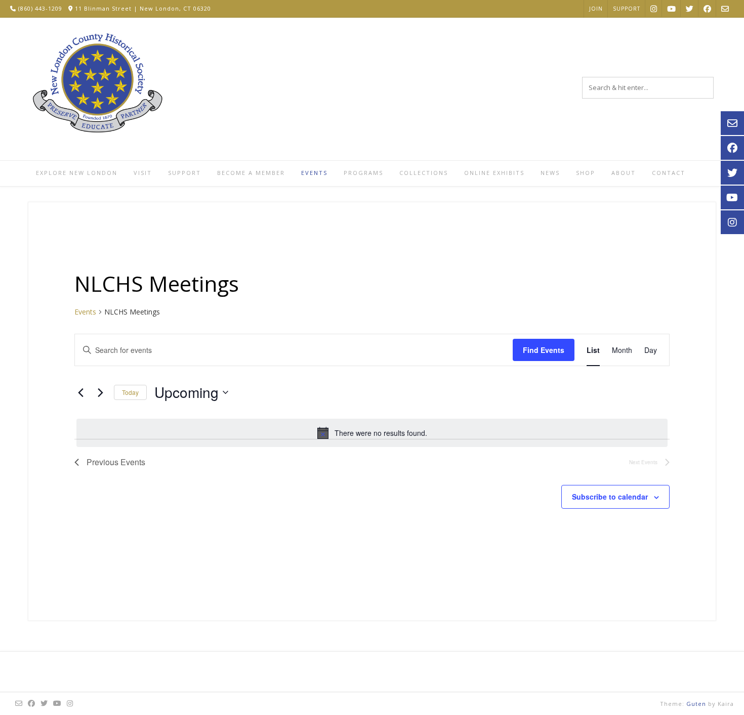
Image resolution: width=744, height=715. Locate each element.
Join (596, 8)
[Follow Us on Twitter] (689, 8)
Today (130, 392)
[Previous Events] (80, 392)
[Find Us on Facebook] (707, 8)
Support (626, 8)
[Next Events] (100, 392)
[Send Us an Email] (725, 8)
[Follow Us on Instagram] (653, 8)
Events (85, 312)
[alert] (372, 433)
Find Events (543, 350)
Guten (696, 703)
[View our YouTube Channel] (671, 8)
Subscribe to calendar (610, 496)
